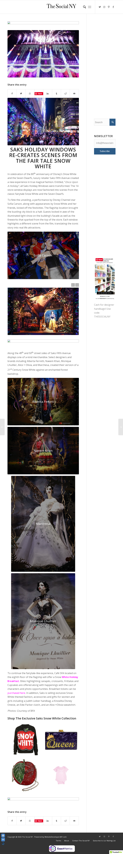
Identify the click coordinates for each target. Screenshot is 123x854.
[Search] (83, 7)
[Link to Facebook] (113, 7)
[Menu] (89, 7)
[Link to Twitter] (100, 7)
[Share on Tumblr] (56, 93)
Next (77, 285)
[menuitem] (83, 7)
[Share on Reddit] (65, 93)
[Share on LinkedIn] (47, 93)
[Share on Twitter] (21, 93)
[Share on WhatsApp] (30, 93)
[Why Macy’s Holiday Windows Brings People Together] (2, 427)
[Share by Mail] (74, 93)
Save (40, 93)
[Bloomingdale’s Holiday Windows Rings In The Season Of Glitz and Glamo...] (120, 427)
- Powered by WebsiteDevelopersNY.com (50, 837)
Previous (73, 285)
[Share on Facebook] (12, 93)
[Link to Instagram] (104, 7)
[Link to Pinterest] (108, 7)
